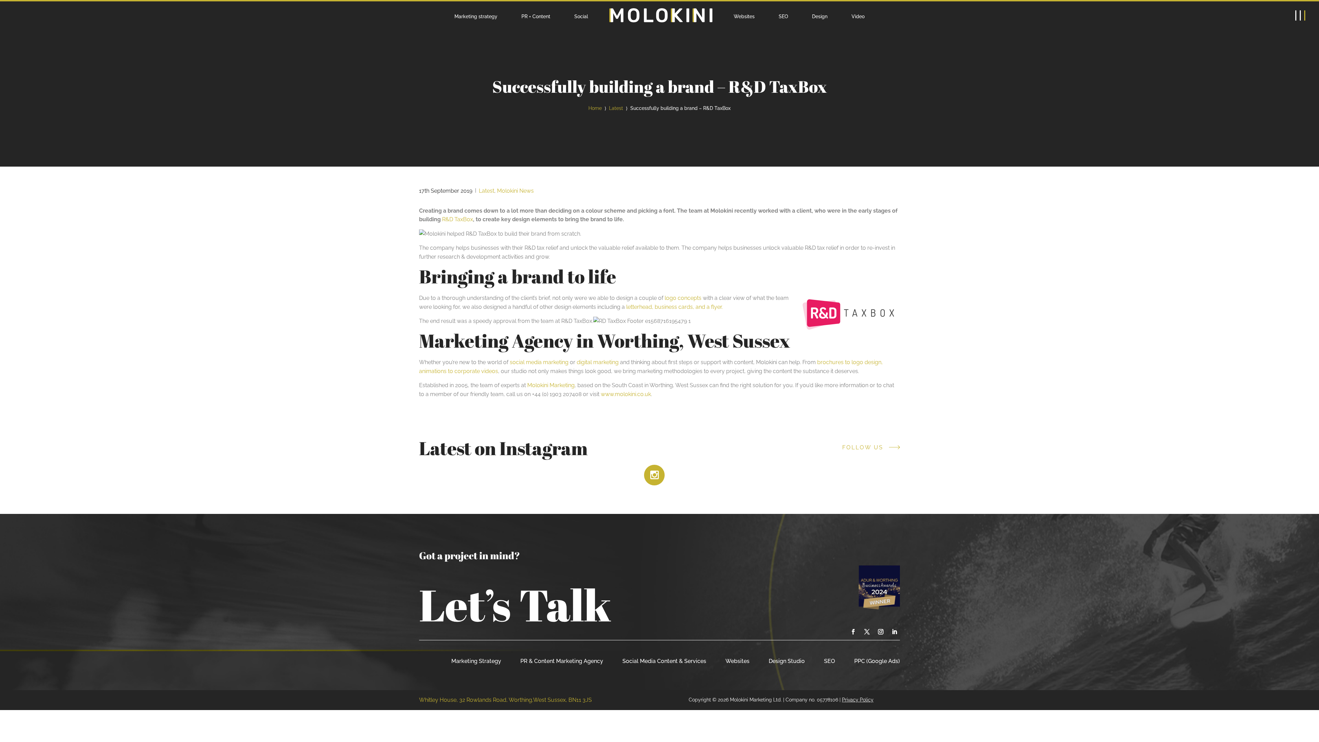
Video (858, 16)
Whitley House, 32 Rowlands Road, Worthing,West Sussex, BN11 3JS (505, 700)
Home (595, 108)
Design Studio (787, 661)
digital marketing (598, 362)
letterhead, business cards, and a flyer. (674, 307)
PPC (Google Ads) (877, 661)
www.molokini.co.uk (626, 394)
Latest (616, 108)
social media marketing (539, 362)
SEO (783, 16)
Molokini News (515, 191)
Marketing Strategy (476, 661)
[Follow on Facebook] (853, 631)
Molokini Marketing (551, 385)
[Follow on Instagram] (880, 631)
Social (581, 16)
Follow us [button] (862, 447)
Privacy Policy (857, 699)
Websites (744, 16)
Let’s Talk (515, 604)
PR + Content (535, 16)
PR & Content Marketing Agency (561, 661)
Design (819, 16)
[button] (1300, 15)
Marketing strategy (475, 16)
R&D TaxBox (457, 219)
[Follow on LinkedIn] (894, 631)
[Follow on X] (866, 631)
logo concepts (683, 298)
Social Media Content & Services (664, 661)
